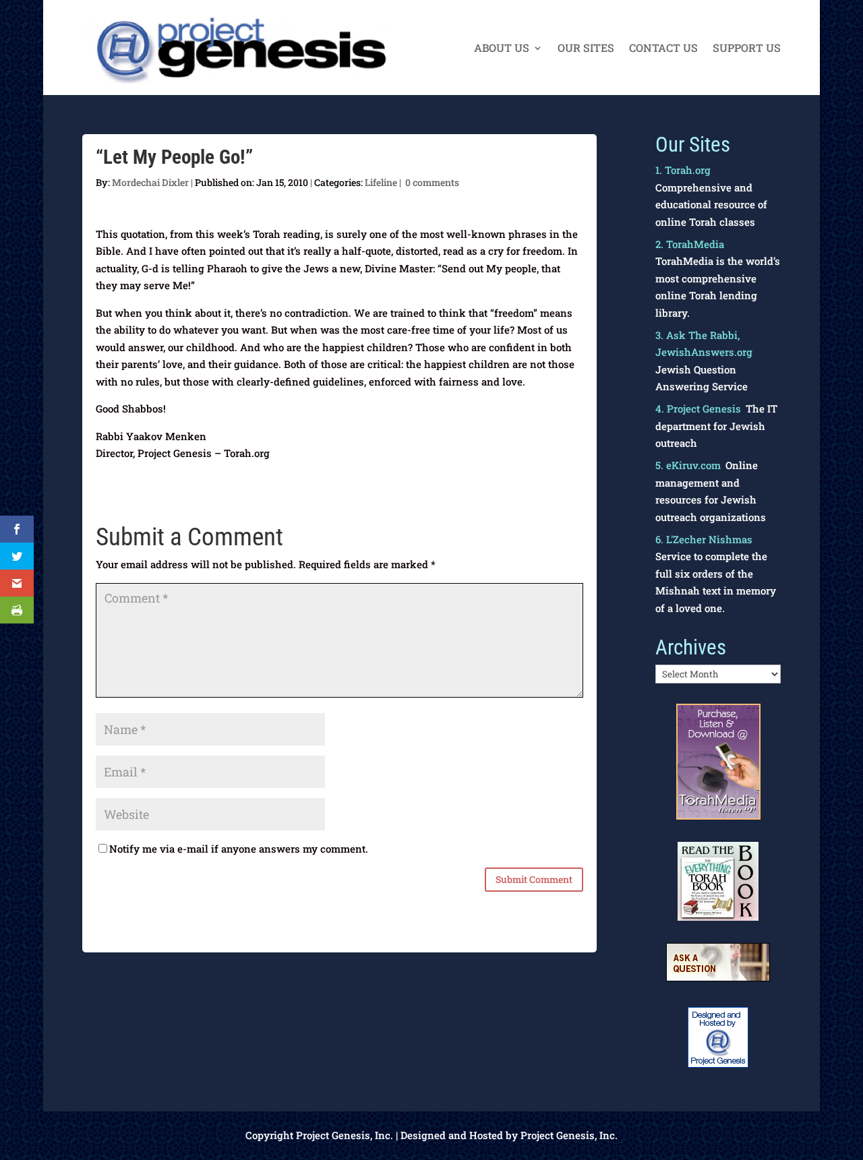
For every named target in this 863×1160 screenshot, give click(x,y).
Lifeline (381, 182)
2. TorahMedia (689, 244)
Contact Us (663, 49)
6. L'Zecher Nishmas (703, 539)
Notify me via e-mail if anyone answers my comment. (238, 848)
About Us (501, 49)
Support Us (747, 49)
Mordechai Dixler (150, 182)
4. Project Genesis (698, 408)
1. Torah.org (683, 170)
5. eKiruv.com (688, 465)
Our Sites (586, 49)
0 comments (432, 182)
